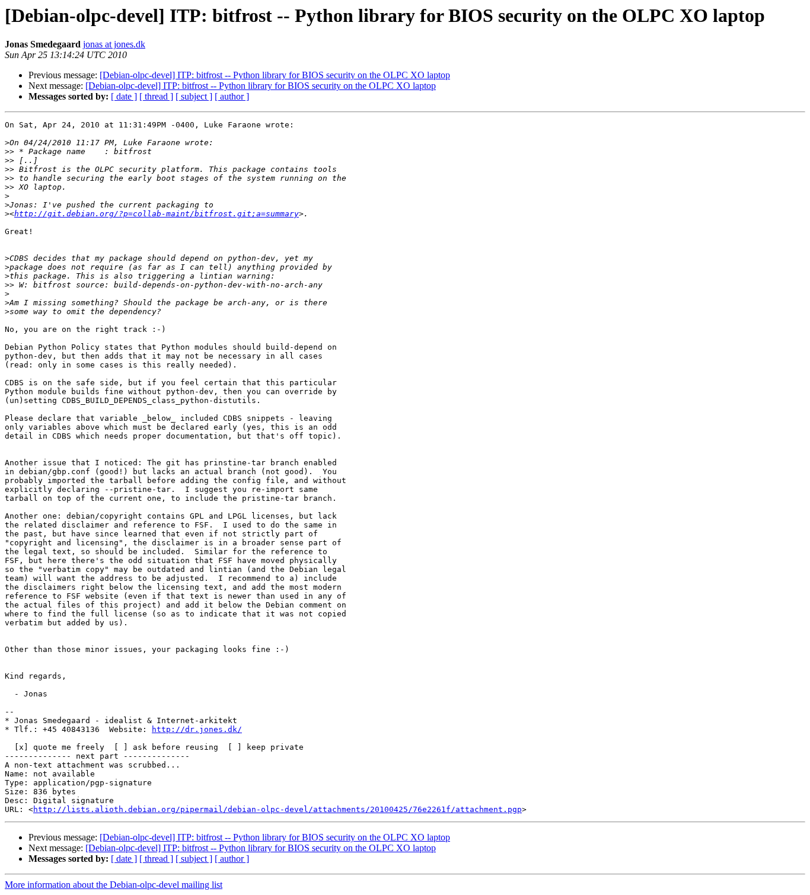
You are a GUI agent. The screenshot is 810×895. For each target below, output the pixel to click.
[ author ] (232, 96)
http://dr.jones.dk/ (197, 729)
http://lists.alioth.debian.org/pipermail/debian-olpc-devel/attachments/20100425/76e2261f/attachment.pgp (277, 809)
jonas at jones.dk (114, 44)
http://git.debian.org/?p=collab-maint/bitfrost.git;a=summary (156, 213)
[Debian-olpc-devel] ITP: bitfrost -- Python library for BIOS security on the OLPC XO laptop (275, 75)
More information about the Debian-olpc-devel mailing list (113, 885)
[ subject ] (194, 96)
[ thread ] (156, 96)
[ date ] (124, 96)
